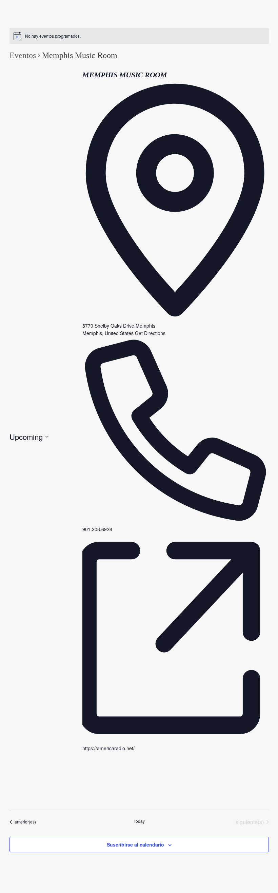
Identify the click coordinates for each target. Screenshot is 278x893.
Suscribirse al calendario (135, 844)
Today (139, 821)
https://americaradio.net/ (108, 748)
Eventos (22, 55)
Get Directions (150, 333)
